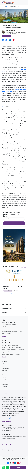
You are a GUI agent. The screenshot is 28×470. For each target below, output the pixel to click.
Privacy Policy (5, 384)
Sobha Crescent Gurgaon (8, 329)
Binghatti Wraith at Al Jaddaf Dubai (10, 352)
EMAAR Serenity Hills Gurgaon (9, 324)
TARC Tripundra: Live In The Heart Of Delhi (13, 287)
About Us (4, 377)
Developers (5, 312)
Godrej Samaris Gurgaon (8, 326)
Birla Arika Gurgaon (6, 333)
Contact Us (4, 380)
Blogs (7, 7)
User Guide (4, 370)
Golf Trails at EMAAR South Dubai (10, 345)
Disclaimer (4, 382)
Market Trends (5, 364)
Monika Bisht (11, 30)
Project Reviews (6, 36)
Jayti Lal (16, 290)
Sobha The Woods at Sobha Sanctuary (11, 354)
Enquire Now (18, 467)
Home (3, 7)
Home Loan (4, 386)
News (3, 366)
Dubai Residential (7, 308)
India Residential (6, 304)
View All (4, 336)
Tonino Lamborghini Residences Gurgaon (12, 331)
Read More (5, 418)
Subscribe (14, 223)
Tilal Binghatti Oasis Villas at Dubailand (11, 347)
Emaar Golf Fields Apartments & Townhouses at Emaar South (13, 349)
